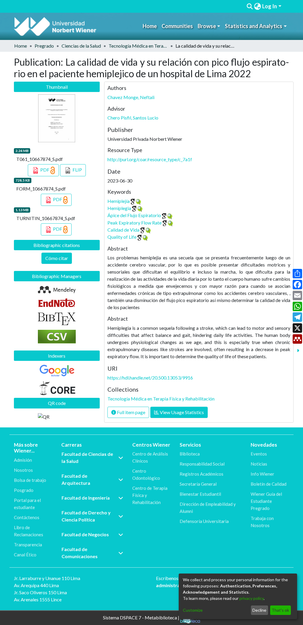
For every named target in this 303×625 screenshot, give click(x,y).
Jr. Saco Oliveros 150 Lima (40, 592)
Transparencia (28, 544)
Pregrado (44, 46)
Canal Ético (25, 554)
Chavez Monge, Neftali (130, 97)
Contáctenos (26, 517)
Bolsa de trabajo (30, 480)
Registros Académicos (201, 474)
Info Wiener (262, 474)
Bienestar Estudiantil (200, 494)
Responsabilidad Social (202, 463)
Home (150, 26)
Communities (177, 26)
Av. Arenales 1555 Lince (38, 599)
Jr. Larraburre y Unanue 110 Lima (47, 578)
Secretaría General (198, 484)
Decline (259, 610)
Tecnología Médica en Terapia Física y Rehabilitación (138, 46)
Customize (193, 610)
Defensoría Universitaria (204, 521)
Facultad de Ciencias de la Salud (87, 457)
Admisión (23, 460)
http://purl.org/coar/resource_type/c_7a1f (149, 159)
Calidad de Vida (123, 229)
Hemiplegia (119, 208)
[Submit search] (249, 6)
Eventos (259, 453)
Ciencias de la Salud (81, 46)
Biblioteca (190, 453)
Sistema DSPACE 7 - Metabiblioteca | (141, 617)
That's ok (280, 610)
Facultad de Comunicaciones (80, 552)
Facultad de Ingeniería (86, 497)
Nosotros (23, 470)
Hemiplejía (118, 201)
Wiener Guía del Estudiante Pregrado (266, 501)
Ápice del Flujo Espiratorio (134, 215)
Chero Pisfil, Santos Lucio (132, 117)
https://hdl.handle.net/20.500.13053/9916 (150, 377)
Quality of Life (121, 237)
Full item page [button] (130, 412)
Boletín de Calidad (268, 484)
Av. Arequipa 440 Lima (36, 585)
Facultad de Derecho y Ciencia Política (86, 516)
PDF (44, 169)
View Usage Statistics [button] (181, 412)
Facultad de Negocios (85, 534)
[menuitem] (257, 6)
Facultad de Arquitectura (76, 479)
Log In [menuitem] (269, 6)
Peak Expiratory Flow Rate (134, 222)
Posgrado (23, 490)
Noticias (259, 463)
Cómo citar (56, 258)
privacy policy (251, 598)
